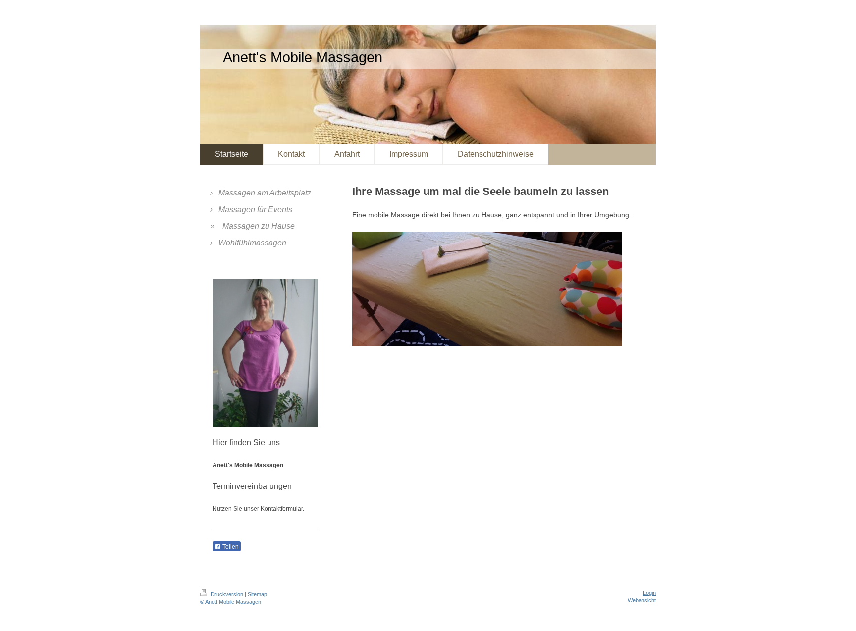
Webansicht (642, 600)
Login (649, 593)
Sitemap (257, 594)
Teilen (230, 546)
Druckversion (227, 594)
